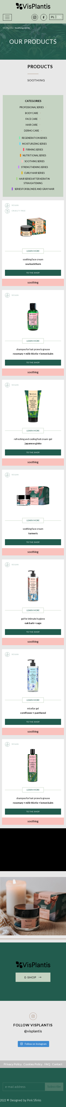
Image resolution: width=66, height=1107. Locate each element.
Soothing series (34, 161)
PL (52, 17)
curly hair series (34, 172)
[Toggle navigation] (7, 17)
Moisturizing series (34, 143)
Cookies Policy (32, 1064)
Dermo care (31, 130)
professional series (32, 107)
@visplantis (33, 1031)
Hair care (32, 124)
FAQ (47, 1064)
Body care (31, 113)
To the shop (33, 273)
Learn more (33, 251)
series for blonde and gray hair (34, 189)
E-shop (33, 977)
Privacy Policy (13, 1064)
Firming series (34, 149)
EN (59, 17)
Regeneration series (34, 137)
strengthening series (34, 167)
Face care (31, 118)
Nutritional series (34, 155)
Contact (57, 1064)
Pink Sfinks (34, 1100)
